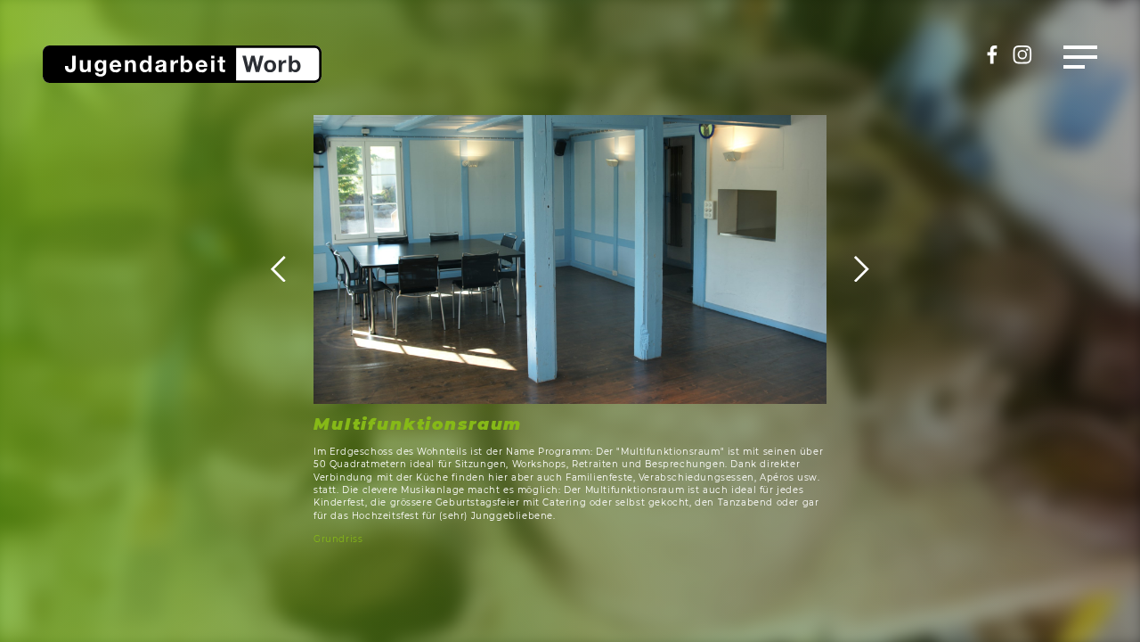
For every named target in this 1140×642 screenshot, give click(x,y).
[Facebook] (992, 60)
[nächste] (847, 269)
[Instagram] (1022, 60)
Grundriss (338, 538)
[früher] (292, 269)
